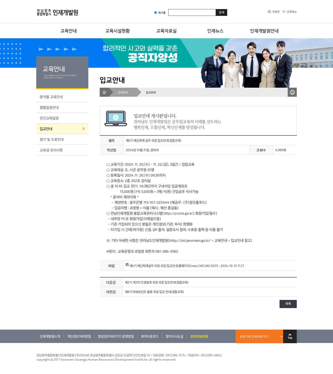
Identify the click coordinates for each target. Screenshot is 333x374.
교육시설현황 (117, 30)
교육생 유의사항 (51, 150)
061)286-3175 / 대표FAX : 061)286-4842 (194, 355)
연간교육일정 (49, 118)
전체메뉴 (292, 11)
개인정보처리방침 (79, 336)
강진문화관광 (199, 336)
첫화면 (276, 11)
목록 (288, 304)
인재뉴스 (215, 30)
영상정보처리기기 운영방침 (116, 336)
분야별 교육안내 (51, 96)
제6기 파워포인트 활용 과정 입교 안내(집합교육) (154, 292)
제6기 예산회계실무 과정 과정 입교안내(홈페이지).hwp (163, 266)
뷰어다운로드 (150, 336)
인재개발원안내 (264, 30)
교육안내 (68, 30)
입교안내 (46, 128)
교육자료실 (166, 30)
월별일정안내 (49, 107)
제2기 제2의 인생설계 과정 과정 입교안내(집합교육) (156, 282)
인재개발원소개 (50, 336)
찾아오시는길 (174, 336)
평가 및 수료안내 (52, 139)
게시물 (162, 12)
